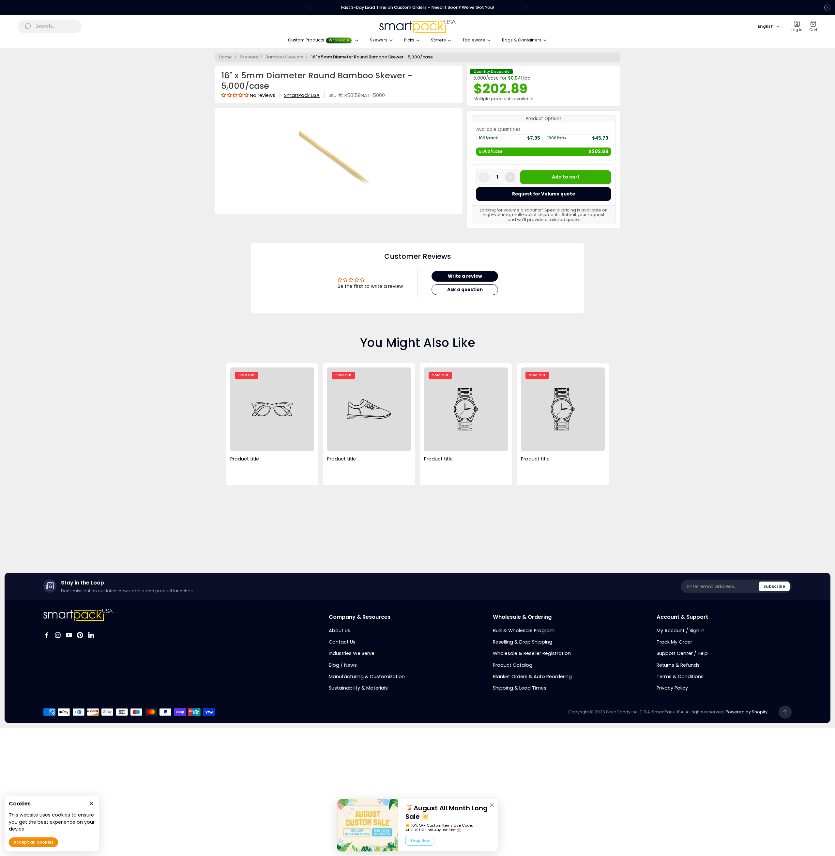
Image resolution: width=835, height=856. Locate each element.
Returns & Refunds (678, 665)
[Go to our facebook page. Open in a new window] (46, 635)
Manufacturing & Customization (367, 676)
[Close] (492, 805)
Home (225, 57)
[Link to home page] (78, 614)
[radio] (509, 139)
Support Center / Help (682, 653)
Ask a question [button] (465, 290)
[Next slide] (525, 7)
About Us (339, 630)
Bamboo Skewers (284, 57)
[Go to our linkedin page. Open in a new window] (91, 635)
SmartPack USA (302, 95)
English (766, 26)
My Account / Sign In (681, 630)
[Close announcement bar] (827, 7)
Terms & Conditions (680, 676)
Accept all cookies (33, 842)
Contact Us (342, 642)
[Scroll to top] (785, 712)
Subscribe (774, 586)
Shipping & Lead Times (519, 688)
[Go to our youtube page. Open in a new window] (69, 635)
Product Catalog (512, 665)
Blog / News (343, 665)
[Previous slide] (310, 7)
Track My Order (674, 642)
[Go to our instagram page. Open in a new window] (57, 635)
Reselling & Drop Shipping (522, 642)
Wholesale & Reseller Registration (532, 653)
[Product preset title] (272, 409)
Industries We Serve (351, 653)
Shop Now (420, 840)
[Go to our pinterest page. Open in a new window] (80, 635)
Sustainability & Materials (358, 688)
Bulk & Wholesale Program (523, 630)
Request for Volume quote (543, 194)
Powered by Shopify (746, 712)
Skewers (249, 57)
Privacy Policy (672, 688)
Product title (244, 459)
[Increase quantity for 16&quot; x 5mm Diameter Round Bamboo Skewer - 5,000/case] (510, 177)
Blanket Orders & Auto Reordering (532, 676)
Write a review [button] (465, 276)
